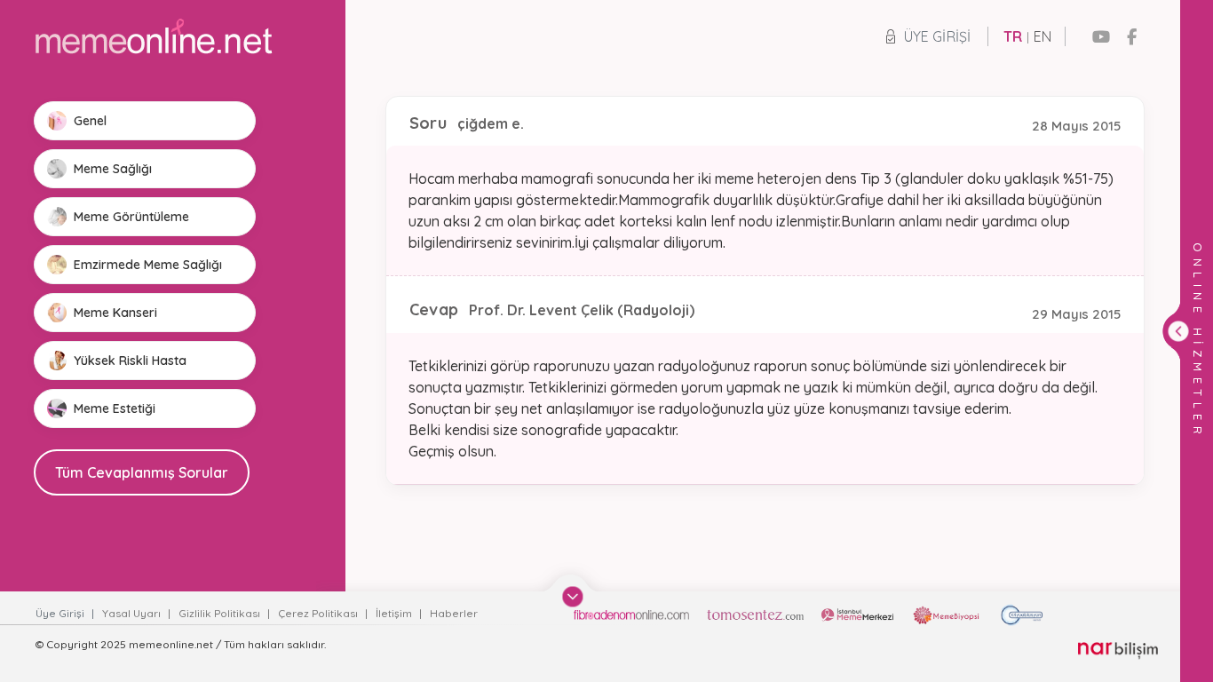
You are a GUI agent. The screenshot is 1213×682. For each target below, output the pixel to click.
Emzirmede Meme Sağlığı (148, 265)
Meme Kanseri (115, 313)
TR (1012, 36)
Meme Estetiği (114, 408)
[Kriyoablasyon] (1021, 614)
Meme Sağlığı (113, 169)
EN (1042, 36)
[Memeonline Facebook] (1132, 37)
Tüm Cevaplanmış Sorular (141, 472)
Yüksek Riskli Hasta (130, 361)
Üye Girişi (937, 36)
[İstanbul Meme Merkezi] (857, 614)
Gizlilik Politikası (220, 613)
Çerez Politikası (319, 613)
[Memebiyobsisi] (946, 614)
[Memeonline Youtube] (1101, 37)
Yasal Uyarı (132, 613)
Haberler (454, 613)
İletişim (395, 613)
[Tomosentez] (755, 614)
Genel (90, 121)
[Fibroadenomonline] (631, 614)
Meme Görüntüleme (131, 217)
